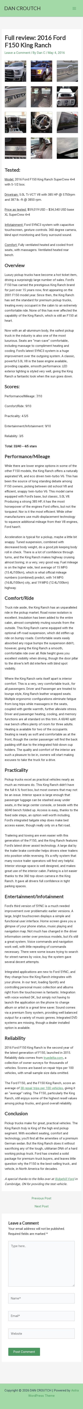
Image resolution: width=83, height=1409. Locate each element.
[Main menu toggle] (74, 8)
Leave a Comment (17, 53)
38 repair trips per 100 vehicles (41, 1088)
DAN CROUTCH (22, 8)
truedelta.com (53, 1058)
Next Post (42, 1206)
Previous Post (41, 1198)
